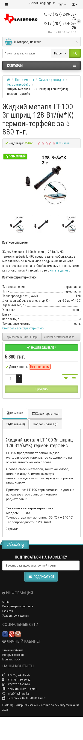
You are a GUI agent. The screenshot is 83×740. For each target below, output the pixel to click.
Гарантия (8, 611)
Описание (16, 413)
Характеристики (47, 414)
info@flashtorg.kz (18, 693)
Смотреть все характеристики (23, 328)
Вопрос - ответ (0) (45, 424)
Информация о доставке (17, 606)
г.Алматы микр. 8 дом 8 (22, 689)
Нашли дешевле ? (43, 347)
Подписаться (44, 577)
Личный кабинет (12, 650)
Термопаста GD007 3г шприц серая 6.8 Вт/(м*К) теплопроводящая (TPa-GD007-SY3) (23, 337)
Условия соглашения (15, 616)
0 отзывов (63, 143)
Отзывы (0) (17, 424)
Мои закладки (11, 659)
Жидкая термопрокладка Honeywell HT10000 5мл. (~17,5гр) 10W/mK (62, 337)
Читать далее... (60, 270)
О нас (5, 602)
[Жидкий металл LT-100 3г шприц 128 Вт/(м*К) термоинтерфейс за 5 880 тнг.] (41, 179)
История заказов (13, 655)
